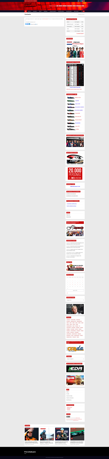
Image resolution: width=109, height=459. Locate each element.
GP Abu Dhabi (69, 327)
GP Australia (73, 327)
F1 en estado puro (30, 6)
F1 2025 (77, 324)
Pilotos (40, 11)
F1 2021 (82, 322)
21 (77, 284)
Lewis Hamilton (69, 333)
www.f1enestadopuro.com (75, 420)
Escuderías (35, 11)
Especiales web (79, 321)
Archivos (29, 11)
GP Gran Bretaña (73, 330)
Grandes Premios (28, 428)
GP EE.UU (80, 329)
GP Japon (68, 332)
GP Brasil (81, 327)
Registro (67, 391)
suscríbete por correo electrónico (72, 195)
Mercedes (79, 333)
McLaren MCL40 (78, 119)
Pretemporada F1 (76, 335)
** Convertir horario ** (80, 33)
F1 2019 (76, 322)
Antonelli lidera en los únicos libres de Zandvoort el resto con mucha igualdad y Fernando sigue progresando (76, 443)
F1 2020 (79, 322)
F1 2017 (70, 322)
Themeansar (61, 457)
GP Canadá (72, 329)
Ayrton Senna (76, 11)
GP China (76, 329)
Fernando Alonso (69, 11)
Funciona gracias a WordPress (50, 457)
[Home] (25, 11)
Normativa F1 (68, 335)
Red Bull (81, 335)
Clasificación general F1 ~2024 (75, 186)
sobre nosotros (45, 18)
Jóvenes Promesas (53, 11)
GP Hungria (78, 330)
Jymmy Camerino (64, 444)
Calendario (45, 11)
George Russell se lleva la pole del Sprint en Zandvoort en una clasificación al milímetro (61, 442)
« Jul (67, 293)
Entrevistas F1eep (61, 11)
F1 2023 (71, 324)
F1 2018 (73, 322)
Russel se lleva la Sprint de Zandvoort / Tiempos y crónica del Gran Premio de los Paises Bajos (46, 442)
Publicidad (68, 408)
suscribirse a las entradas (70, 193)
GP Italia (82, 330)
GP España (68, 330)
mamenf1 (32, 444)
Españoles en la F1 (73, 321)
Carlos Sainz (78, 319)
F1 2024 (74, 324)
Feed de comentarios (69, 397)
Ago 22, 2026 (28, 444)
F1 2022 (68, 324)
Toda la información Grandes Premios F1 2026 (74, 89)
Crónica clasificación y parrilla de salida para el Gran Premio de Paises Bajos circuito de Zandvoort (31, 442)
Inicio (79, 14)
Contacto (68, 409)
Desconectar (68, 216)
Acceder (67, 393)
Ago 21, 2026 (58, 444)
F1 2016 (68, 322)
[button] (81, 11)
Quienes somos (69, 407)
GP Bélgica (68, 329)
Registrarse (68, 214)
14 (77, 282)
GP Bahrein (77, 327)
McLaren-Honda (74, 333)
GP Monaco (72, 332)
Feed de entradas (69, 395)
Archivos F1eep (73, 319)
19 (72, 284)
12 (72, 282)
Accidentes (68, 319)
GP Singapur (76, 332)
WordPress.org (68, 399)
